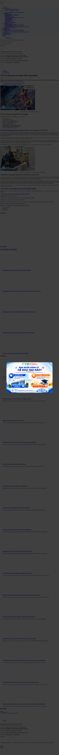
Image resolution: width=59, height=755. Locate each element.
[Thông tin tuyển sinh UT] (18, 377)
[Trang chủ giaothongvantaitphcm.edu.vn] (41, 377)
